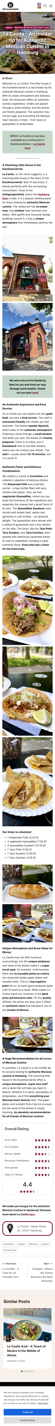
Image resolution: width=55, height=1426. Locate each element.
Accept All (28, 1412)
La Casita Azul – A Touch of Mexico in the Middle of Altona (26, 1351)
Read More (43, 1403)
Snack (45, 1244)
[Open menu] (50, 6)
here (35, 392)
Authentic (9, 1244)
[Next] (46, 1338)
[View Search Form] (45, 6)
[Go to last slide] (8, 1338)
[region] (27, 1406)
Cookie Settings (27, 1420)
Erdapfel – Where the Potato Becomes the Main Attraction (42, 1272)
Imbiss (9, 27)
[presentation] (27, 1324)
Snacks (30, 27)
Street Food (42, 27)
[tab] (21, 1371)
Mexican (19, 27)
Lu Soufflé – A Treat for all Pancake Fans (10, 1270)
